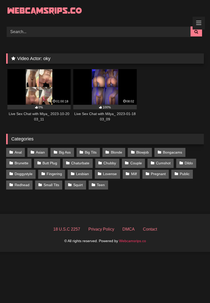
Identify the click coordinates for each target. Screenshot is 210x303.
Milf (134, 174)
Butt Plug (50, 163)
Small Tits (51, 185)
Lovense (110, 174)
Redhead (22, 185)
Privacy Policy (101, 229)
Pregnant (158, 174)
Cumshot (163, 163)
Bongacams (172, 152)
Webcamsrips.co (132, 241)
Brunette (21, 163)
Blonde (116, 152)
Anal (18, 152)
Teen (101, 185)
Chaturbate (80, 163)
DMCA (128, 229)
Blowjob (142, 152)
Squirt (78, 185)
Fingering (54, 174)
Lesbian (82, 174)
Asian (40, 152)
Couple (136, 163)
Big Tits (91, 152)
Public (185, 174)
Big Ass (65, 152)
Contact (150, 229)
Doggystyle (24, 174)
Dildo (189, 163)
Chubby (109, 163)
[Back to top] (194, 288)
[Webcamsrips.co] (105, 11)
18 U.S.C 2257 (66, 229)
